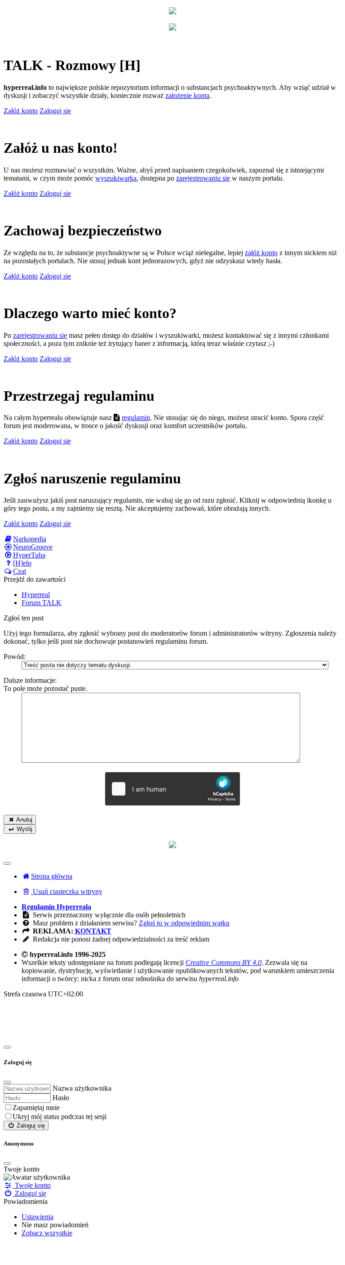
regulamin (136, 417)
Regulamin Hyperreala (56, 907)
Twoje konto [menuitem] (32, 1185)
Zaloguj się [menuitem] (29, 1193)
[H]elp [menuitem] (22, 563)
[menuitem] (62, 891)
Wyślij (23, 829)
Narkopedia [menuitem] (29, 539)
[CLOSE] (7, 1163)
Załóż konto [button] (21, 111)
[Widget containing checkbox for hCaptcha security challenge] (172, 789)
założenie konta (187, 95)
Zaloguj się (30, 1125)
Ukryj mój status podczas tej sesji (59, 1116)
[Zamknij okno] (7, 1047)
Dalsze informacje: (30, 680)
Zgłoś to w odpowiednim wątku (184, 923)
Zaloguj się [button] (55, 111)
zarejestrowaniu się (203, 178)
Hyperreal (36, 594)
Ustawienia (37, 1217)
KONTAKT (93, 931)
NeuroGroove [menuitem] (33, 547)
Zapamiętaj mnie (36, 1107)
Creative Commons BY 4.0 (223, 962)
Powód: (15, 656)
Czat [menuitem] (19, 571)
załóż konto (261, 253)
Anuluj (23, 819)
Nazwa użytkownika (82, 1088)
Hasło (61, 1097)
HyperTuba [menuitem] (29, 555)
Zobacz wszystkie (47, 1233)
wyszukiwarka (116, 178)
